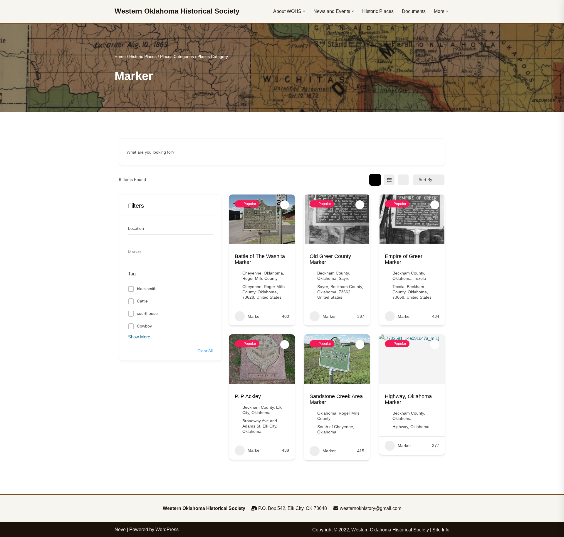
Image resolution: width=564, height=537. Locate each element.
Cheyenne (251, 273)
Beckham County (333, 273)
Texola (420, 278)
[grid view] (375, 180)
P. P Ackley (248, 396)
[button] (304, 11)
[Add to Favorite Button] (284, 204)
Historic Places (378, 11)
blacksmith (147, 288)
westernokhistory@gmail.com (370, 508)
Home (120, 56)
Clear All (205, 350)
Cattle (142, 301)
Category (136, 252)
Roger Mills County (260, 278)
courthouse (147, 313)
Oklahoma (273, 273)
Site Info (440, 529)
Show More (139, 336)
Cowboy (144, 326)
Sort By (425, 179)
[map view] (403, 180)
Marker (254, 316)
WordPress (167, 529)
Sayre (344, 278)
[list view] (389, 180)
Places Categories (177, 56)
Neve (120, 529)
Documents (414, 11)
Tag (132, 273)
